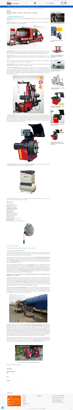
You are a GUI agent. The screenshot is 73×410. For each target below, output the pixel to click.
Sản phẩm (24, 400)
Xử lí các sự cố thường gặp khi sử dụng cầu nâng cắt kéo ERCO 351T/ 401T (57, 56)
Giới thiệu (24, 399)
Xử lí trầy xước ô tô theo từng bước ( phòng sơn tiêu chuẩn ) (57, 70)
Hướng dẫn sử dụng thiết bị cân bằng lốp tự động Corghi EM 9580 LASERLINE (57, 143)
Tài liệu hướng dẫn (26, 403)
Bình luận (8, 380)
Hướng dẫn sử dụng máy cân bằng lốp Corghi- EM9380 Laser (57, 107)
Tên (7, 373)
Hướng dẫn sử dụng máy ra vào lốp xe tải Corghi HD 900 (57, 88)
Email (8, 376)
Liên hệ (24, 405)
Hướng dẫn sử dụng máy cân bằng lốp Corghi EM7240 (57, 125)
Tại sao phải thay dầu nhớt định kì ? (57, 23)
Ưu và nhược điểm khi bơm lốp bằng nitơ (57, 41)
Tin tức (24, 402)
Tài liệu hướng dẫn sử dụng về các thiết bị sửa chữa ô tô (20, 8)
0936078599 (51, 3)
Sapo (44, 408)
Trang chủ (8, 8)
